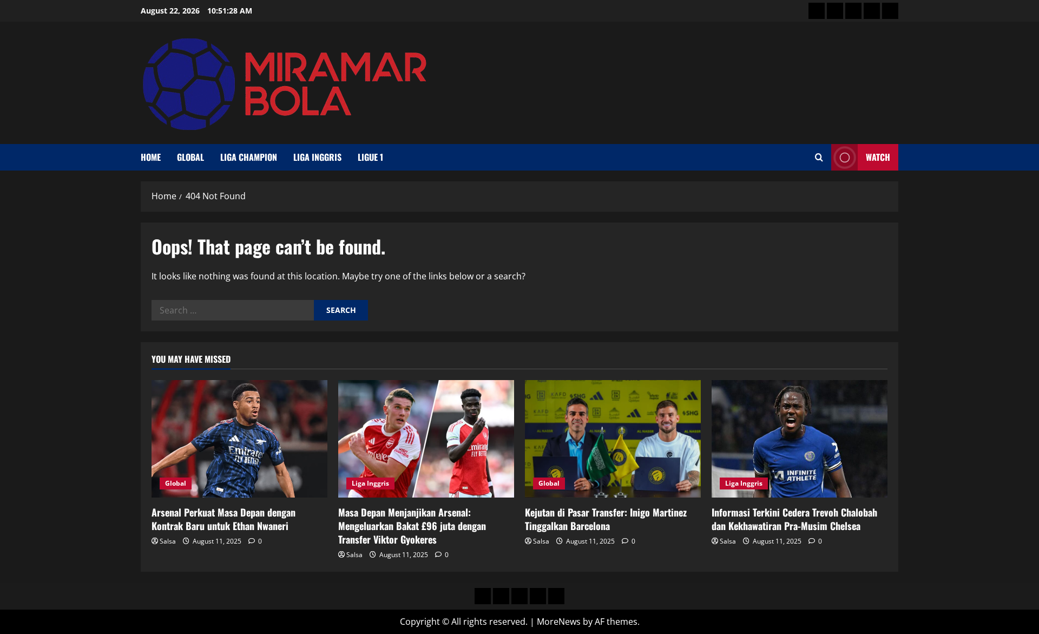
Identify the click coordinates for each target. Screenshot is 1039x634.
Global (190, 157)
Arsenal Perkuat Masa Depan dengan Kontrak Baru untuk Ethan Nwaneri (223, 519)
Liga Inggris (317, 157)
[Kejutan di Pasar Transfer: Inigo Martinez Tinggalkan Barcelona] (613, 439)
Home (151, 157)
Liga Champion (248, 157)
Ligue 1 (370, 157)
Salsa (168, 541)
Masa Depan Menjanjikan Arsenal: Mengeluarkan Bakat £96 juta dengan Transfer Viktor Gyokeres (412, 525)
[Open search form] (819, 157)
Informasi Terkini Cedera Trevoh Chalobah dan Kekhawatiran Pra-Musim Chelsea (794, 519)
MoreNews (559, 622)
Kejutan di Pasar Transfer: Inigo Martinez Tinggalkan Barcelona (606, 519)
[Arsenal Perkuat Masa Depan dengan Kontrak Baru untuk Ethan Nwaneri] (239, 439)
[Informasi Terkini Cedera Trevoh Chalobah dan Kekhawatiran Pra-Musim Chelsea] (799, 439)
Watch (878, 157)
